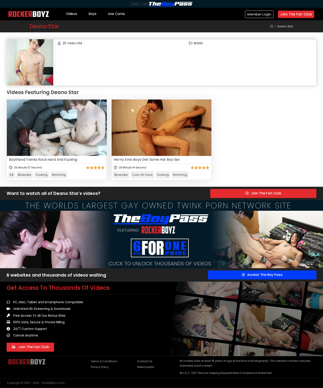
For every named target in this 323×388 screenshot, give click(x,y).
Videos (71, 13)
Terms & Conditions (104, 361)
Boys (92, 13)
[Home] (271, 26)
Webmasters (145, 367)
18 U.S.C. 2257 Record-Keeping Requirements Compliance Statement (226, 373)
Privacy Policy (100, 367)
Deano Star (285, 26)
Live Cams (116, 13)
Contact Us (144, 361)
